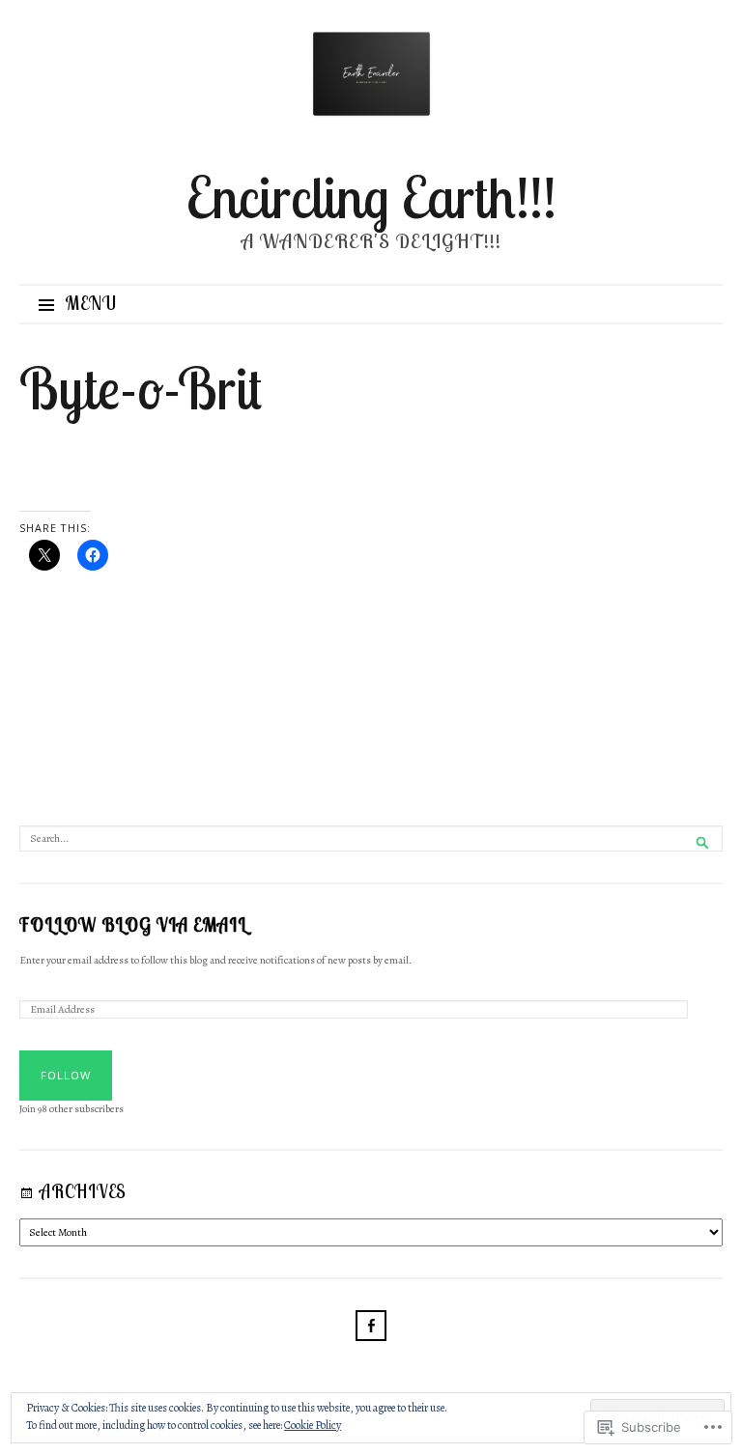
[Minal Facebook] (371, 1330)
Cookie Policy (312, 1425)
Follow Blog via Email (133, 926)
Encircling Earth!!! (371, 197)
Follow (66, 1075)
